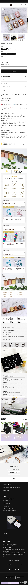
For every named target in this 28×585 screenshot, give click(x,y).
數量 (2, 56)
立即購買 (14, 72)
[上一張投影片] (11, 478)
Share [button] (3, 90)
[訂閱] (21, 564)
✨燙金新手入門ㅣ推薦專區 (6, 437)
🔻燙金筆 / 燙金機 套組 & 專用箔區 (18, 438)
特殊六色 (4, 49)
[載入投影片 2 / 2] (15, 478)
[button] (2, 4)
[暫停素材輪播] (26, 478)
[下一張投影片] (17, 478)
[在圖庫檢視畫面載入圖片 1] (6, 37)
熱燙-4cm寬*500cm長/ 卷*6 (8, 54)
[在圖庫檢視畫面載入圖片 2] (14, 37)
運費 (9, 64)
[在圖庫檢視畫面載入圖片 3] (21, 37)
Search (4, 537)
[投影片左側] (1, 38)
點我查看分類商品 (14, 473)
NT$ (4, 583)
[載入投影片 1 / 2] (13, 478)
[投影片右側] (26, 38)
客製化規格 (12, 49)
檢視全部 (25, 419)
